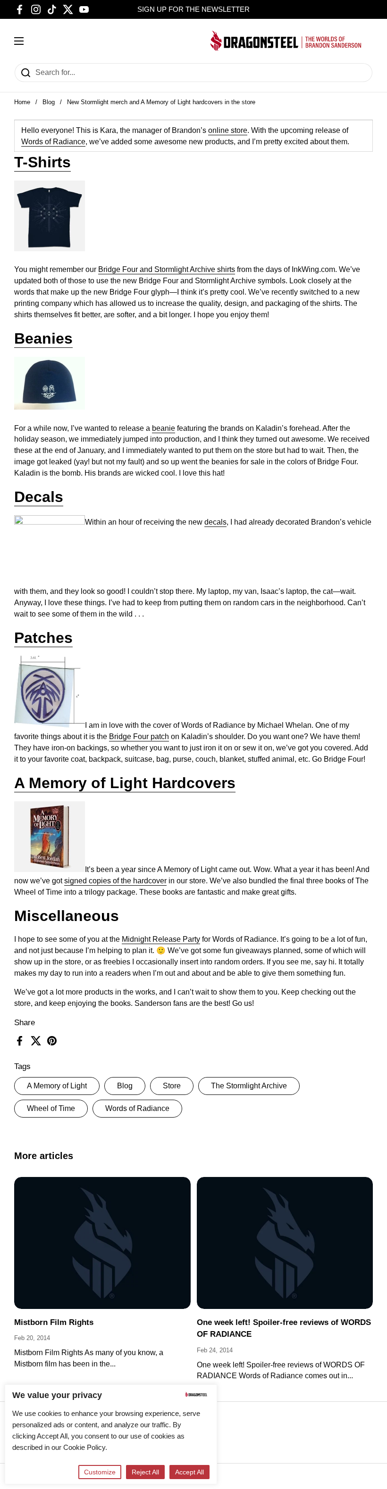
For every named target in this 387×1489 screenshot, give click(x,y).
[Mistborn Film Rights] (102, 1243)
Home (22, 102)
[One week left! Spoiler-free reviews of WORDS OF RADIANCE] (285, 1243)
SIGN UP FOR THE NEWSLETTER (193, 9)
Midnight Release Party (161, 939)
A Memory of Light (57, 1086)
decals (215, 522)
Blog (48, 102)
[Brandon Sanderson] (286, 40)
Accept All (189, 1472)
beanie (163, 428)
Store (172, 1086)
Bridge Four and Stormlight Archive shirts (166, 269)
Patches (43, 637)
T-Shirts (42, 162)
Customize (100, 1472)
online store (227, 130)
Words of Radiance (137, 1108)
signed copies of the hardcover (115, 881)
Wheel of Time (51, 1108)
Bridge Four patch (139, 736)
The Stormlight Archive (249, 1086)
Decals (38, 496)
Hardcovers (192, 782)
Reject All (145, 1472)
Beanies (43, 338)
